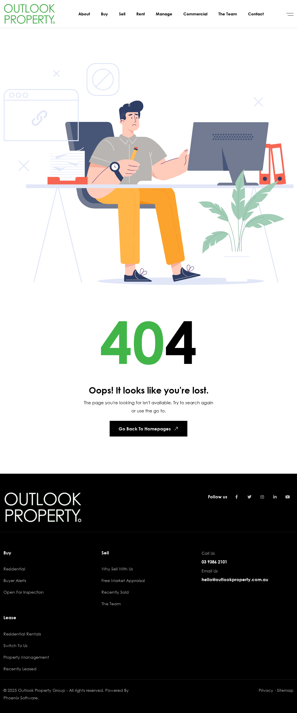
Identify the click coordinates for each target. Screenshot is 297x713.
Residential (14, 569)
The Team (111, 603)
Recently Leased (20, 668)
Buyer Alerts (14, 580)
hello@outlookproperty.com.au (235, 579)
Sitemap (285, 690)
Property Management (26, 657)
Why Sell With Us (117, 569)
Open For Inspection (23, 592)
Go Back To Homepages (145, 428)
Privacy (266, 690)
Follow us (217, 496)
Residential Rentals (22, 634)
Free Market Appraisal (123, 580)
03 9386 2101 (214, 561)
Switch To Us (15, 645)
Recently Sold (115, 592)
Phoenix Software (20, 698)
